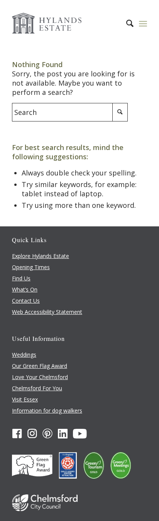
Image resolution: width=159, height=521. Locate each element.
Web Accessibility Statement (47, 311)
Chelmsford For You (37, 388)
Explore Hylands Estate (40, 256)
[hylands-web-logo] (66, 23)
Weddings (24, 354)
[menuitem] (126, 23)
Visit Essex (25, 399)
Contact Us (26, 300)
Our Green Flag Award (39, 365)
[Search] (126, 23)
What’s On (24, 289)
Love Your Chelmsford (40, 377)
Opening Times (31, 267)
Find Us (21, 278)
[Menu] (143, 23)
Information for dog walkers (47, 410)
